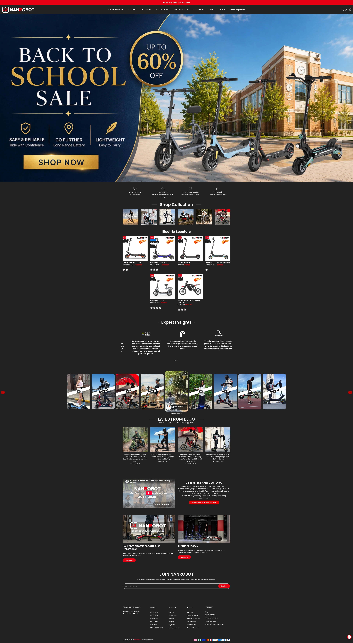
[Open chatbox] (349, 639)
